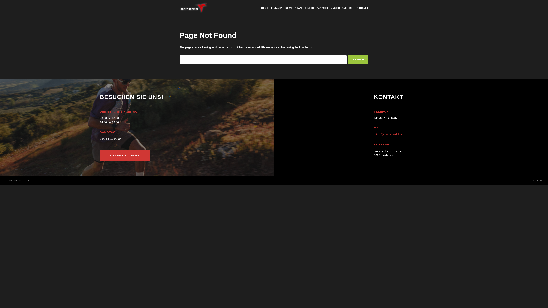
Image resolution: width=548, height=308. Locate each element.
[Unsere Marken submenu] (353, 8)
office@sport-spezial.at (388, 134)
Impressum (537, 181)
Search (358, 59)
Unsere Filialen (125, 155)
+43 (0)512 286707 (385, 118)
